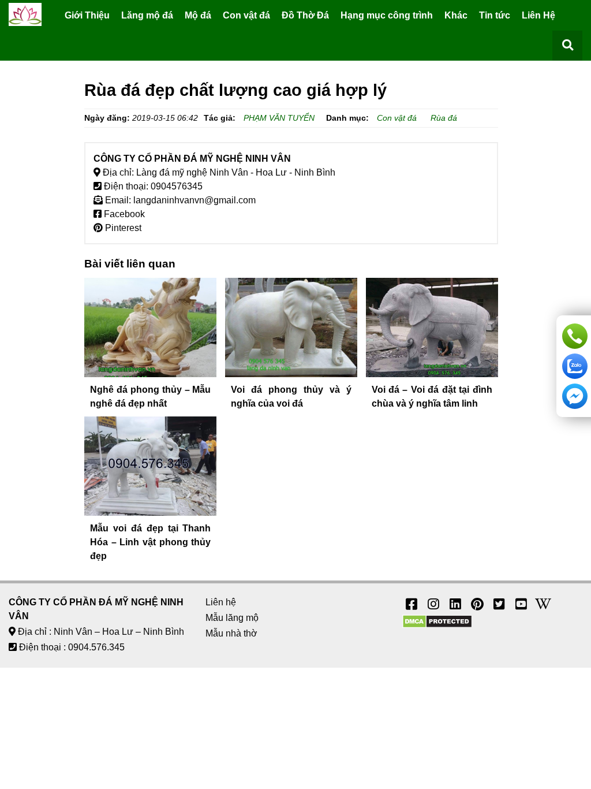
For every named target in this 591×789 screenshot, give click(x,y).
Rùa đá (444, 117)
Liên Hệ (538, 15)
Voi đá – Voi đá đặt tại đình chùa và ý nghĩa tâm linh (432, 396)
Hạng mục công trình (387, 15)
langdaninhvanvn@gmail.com (194, 200)
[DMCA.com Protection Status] (437, 625)
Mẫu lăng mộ (232, 618)
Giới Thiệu (87, 15)
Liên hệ (220, 602)
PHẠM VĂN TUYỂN (279, 117)
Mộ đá (198, 15)
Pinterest (122, 228)
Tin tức (494, 15)
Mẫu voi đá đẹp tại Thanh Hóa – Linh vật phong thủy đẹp (150, 542)
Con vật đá (246, 15)
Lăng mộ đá (147, 15)
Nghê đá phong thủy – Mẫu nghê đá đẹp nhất (150, 396)
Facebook (123, 214)
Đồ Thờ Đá (305, 15)
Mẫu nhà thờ (231, 633)
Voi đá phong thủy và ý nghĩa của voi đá (291, 396)
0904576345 (177, 186)
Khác (455, 15)
